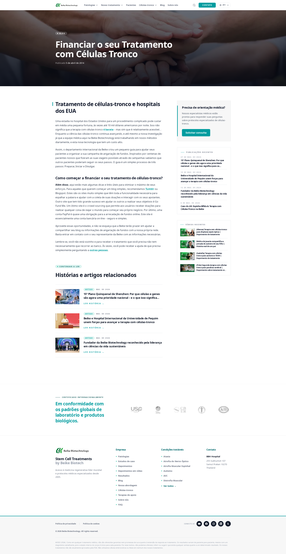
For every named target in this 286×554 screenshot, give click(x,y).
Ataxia (166, 456)
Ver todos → (169, 486)
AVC (165, 475)
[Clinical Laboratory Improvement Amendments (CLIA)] (158, 410)
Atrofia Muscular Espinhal (176, 466)
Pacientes (131, 5)
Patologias (89, 5)
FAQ (120, 504)
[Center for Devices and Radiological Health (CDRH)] (180, 410)
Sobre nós (173, 5)
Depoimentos (125, 466)
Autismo (167, 470)
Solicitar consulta (196, 132)
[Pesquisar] (194, 5)
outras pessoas (99, 250)
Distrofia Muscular (173, 480)
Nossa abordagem (127, 485)
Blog (162, 5)
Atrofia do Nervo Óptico (176, 461)
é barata (108, 129)
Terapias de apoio (127, 495)
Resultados (124, 475)
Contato (207, 5)
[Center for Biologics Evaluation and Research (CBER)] (202, 410)
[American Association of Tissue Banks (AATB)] (224, 410)
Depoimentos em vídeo (130, 470)
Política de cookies (91, 524)
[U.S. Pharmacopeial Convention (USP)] (136, 410)
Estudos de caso (126, 461)
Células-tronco (146, 5)
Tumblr (149, 189)
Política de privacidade (65, 524)
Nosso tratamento (110, 5)
